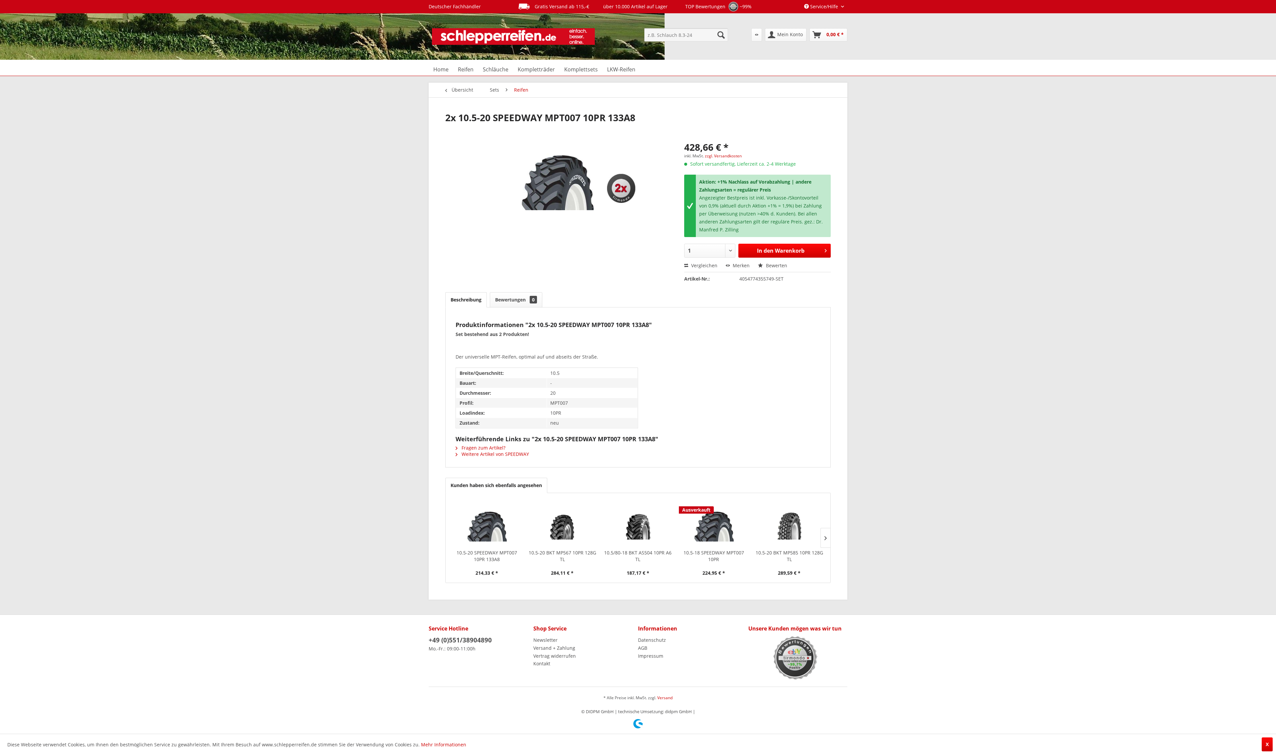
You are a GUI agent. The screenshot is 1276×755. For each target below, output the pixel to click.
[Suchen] (721, 35)
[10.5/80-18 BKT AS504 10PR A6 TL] (638, 523)
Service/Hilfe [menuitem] (824, 6)
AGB (642, 648)
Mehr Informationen (443, 744)
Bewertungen (515, 299)
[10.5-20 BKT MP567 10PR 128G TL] (562, 523)
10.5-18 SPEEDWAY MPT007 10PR (714, 555)
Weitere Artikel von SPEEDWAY (494, 454)
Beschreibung (466, 299)
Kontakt (541, 663)
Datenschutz (652, 640)
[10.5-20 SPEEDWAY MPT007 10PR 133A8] (486, 523)
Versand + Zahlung (554, 648)
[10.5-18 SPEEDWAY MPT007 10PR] (713, 523)
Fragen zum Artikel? (482, 448)
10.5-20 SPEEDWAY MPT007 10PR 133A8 (487, 555)
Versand (665, 698)
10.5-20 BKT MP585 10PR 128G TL (789, 555)
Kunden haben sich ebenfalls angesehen (496, 485)
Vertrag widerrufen (554, 656)
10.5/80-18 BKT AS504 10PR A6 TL (638, 555)
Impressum (650, 656)
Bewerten (776, 265)
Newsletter (545, 640)
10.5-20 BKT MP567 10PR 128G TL (562, 555)
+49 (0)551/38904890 (460, 640)
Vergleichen (703, 265)
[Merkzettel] (756, 35)
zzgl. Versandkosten (723, 156)
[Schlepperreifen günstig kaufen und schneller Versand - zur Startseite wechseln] (513, 36)
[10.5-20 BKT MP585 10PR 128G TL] (789, 523)
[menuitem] (686, 35)
